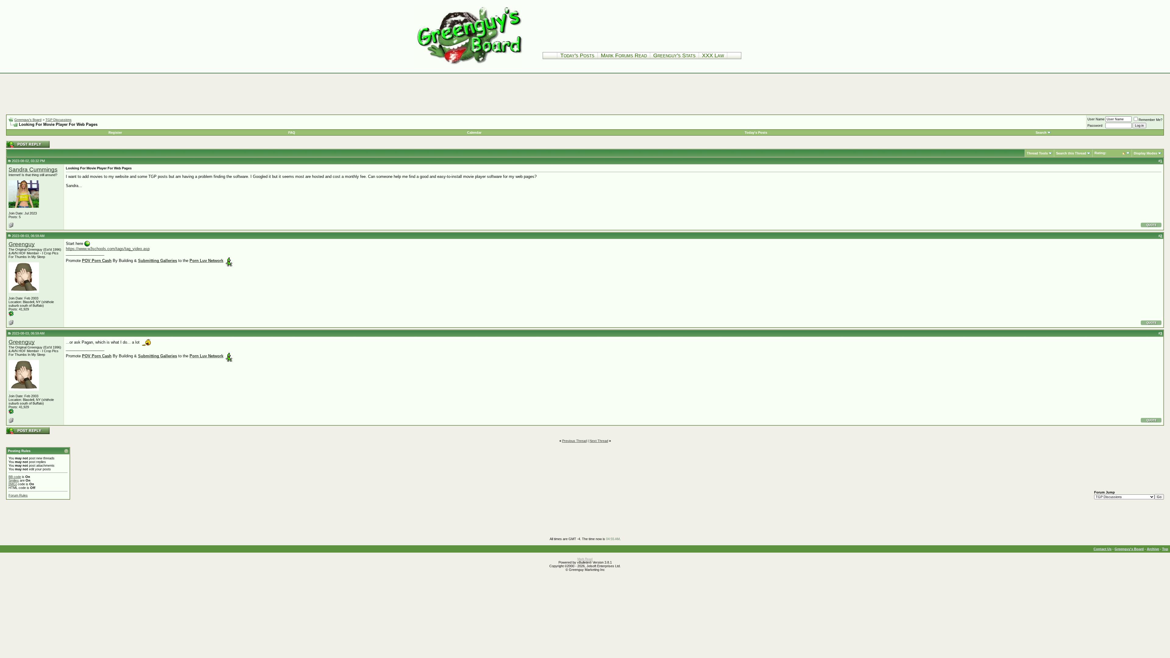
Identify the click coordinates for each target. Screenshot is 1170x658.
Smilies (14, 480)
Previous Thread (574, 441)
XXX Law (713, 55)
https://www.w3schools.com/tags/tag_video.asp (108, 248)
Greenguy (22, 244)
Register (115, 132)
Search (1041, 132)
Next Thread (599, 441)
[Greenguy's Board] (470, 65)
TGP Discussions (58, 120)
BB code (15, 477)
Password (1094, 125)
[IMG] (13, 484)
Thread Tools (1037, 153)
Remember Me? (1150, 120)
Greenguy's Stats (674, 55)
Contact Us (1103, 549)
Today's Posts (577, 55)
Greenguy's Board (27, 120)
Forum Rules (18, 495)
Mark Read (585, 559)
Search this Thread (1071, 153)
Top (1165, 549)
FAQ (291, 132)
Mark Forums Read (624, 55)
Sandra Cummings (33, 169)
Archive (1153, 549)
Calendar (474, 132)
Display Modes (1145, 153)
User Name (1095, 119)
